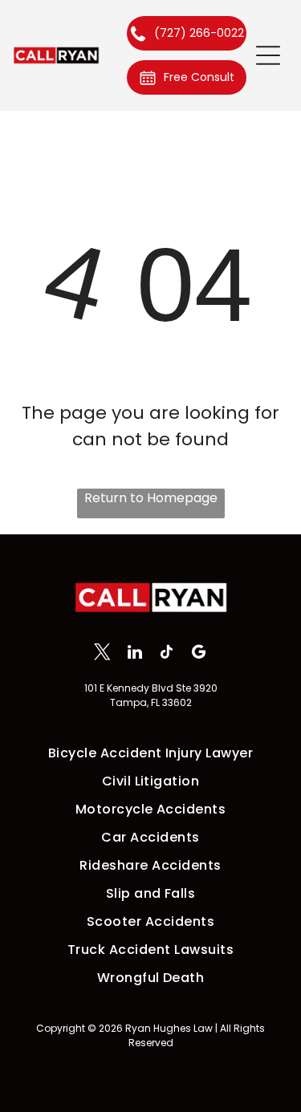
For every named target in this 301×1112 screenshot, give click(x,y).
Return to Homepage (151, 498)
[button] (268, 55)
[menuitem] (150, 753)
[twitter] (102, 653)
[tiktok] (166, 653)
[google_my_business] (198, 653)
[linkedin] (134, 653)
